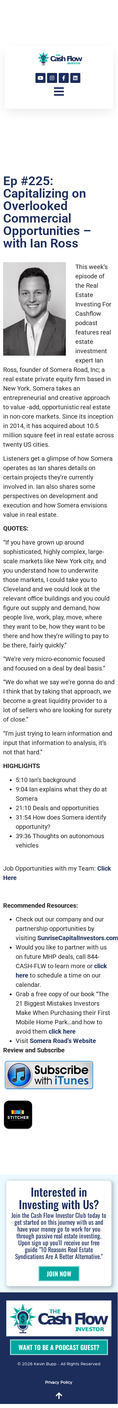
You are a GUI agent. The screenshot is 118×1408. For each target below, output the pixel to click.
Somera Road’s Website (63, 1041)
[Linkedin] (75, 78)
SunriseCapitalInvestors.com (77, 938)
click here (62, 1031)
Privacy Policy (58, 1383)
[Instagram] (52, 78)
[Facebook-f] (64, 78)
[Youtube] (40, 78)
